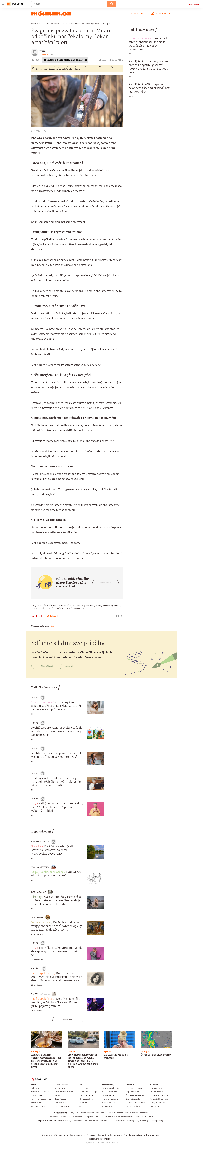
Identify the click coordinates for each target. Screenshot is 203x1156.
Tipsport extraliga (86, 1095)
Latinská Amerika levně (135, 1103)
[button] (77, 101)
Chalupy (54, 626)
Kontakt (102, 1135)
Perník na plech (108, 1106)
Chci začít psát (163, 13)
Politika (36, 846)
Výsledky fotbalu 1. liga (88, 1092)
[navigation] (3, 4)
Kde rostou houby (103, 1113)
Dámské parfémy (95, 1121)
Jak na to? (69, 666)
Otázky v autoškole (157, 1103)
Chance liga (83, 1088)
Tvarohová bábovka (110, 1099)
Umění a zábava (139, 38)
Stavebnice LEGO (80, 1121)
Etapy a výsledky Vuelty (64, 1092)
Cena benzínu (117, 1113)
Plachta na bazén (75, 1117)
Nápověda (92, 1135)
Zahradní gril (141, 1117)
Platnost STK (155, 1106)
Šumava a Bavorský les (135, 1095)
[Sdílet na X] (121, 616)
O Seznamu (59, 1135)
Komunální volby (38, 1106)
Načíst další (67, 1020)
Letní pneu (108, 1121)
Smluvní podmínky (76, 1135)
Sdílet (114, 60)
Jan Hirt (58, 1095)
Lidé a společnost (42, 973)
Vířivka (150, 1117)
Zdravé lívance (108, 1095)
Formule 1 (83, 1103)
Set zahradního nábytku (124, 1117)
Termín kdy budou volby (41, 1099)
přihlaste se (81, 60)
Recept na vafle (108, 1103)
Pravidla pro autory (132, 1135)
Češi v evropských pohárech (136, 1113)
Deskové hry (120, 1121)
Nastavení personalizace (101, 1139)
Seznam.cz (194, 4)
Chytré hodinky (142, 1121)
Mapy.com (74, 1113)
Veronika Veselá (40, 994)
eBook (104, 60)
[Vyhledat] (111, 4)
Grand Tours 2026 (62, 1106)
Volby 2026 (35, 1088)
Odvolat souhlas (151, 1135)
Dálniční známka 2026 (159, 1092)
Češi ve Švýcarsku (133, 1099)
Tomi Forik (37, 917)
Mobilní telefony (64, 1121)
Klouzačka (109, 1117)
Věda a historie (41, 922)
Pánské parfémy (156, 1121)
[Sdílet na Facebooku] (117, 616)
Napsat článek (105, 583)
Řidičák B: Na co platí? (159, 1099)
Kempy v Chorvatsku (134, 1088)
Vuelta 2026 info (61, 1088)
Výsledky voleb (37, 1095)
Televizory (130, 1121)
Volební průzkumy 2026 (41, 1092)
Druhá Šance (38, 892)
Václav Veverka (40, 867)
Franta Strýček (40, 842)
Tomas (43, 51)
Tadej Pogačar (61, 1099)
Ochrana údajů (115, 1135)
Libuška (35, 968)
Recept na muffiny (110, 1092)
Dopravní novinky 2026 (159, 1095)
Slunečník (99, 1117)
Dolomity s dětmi (133, 1106)
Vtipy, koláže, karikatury (47, 872)
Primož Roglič (60, 1103)
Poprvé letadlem (133, 1092)
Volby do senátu (37, 1103)
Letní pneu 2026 (156, 1088)
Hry (33, 804)
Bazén (63, 1117)
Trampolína (88, 1117)
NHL (80, 1106)
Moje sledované (136, 13)
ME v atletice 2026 (86, 1099)
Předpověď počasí (87, 1113)
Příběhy (36, 897)
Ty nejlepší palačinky (110, 1088)
